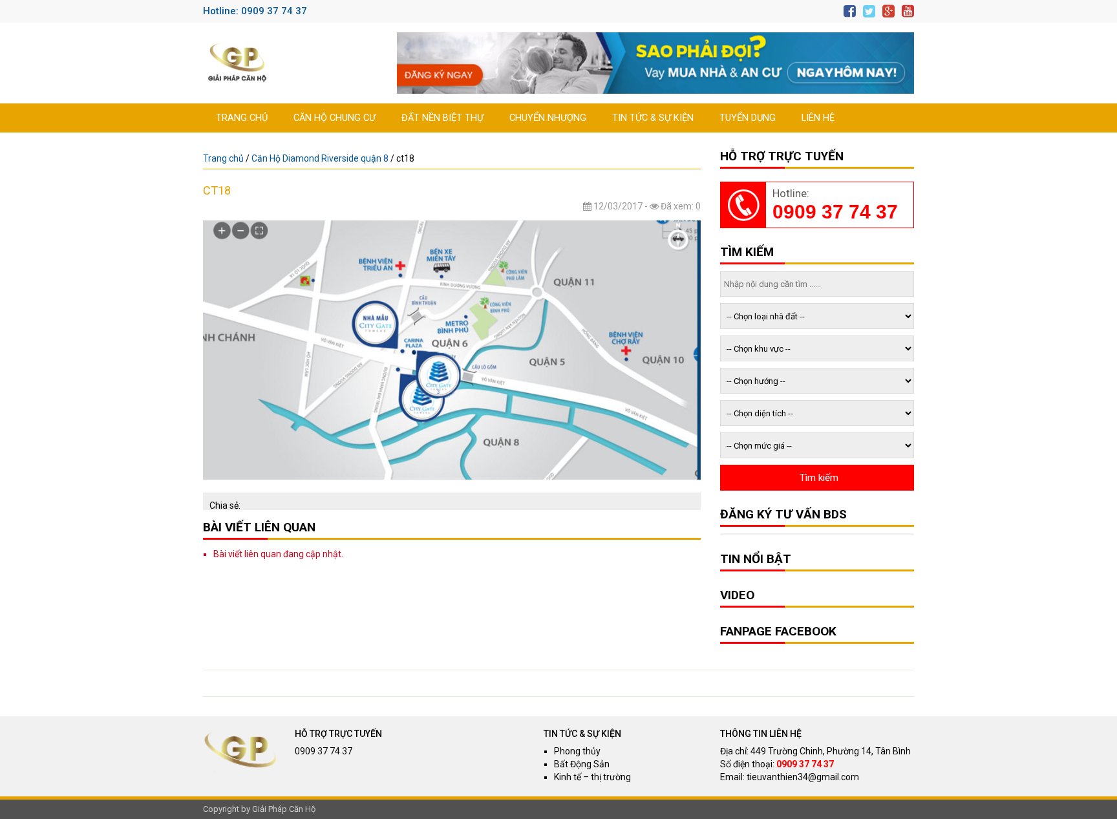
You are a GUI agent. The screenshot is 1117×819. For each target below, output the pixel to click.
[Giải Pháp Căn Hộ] (237, 63)
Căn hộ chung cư (334, 117)
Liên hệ (818, 117)
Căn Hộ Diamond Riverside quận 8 (319, 158)
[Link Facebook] (850, 11)
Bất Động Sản (582, 764)
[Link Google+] (888, 11)
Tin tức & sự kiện (653, 117)
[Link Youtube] (908, 11)
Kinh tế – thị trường (592, 777)
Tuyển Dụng (747, 117)
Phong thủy (577, 751)
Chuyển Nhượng (547, 117)
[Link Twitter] (869, 11)
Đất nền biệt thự (442, 117)
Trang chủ (242, 117)
